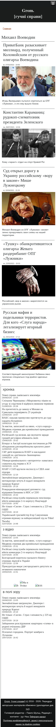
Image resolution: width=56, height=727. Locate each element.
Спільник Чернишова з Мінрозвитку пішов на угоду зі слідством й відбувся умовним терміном (28, 402)
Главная (7, 28)
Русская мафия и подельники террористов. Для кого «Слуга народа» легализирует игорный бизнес (25, 322)
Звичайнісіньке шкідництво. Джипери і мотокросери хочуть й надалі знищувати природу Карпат (23, 480)
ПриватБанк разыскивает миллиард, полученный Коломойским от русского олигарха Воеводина (25, 52)
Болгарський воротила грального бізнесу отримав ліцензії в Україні (24, 559)
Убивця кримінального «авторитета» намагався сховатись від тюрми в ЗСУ (27, 462)
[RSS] (39, 585)
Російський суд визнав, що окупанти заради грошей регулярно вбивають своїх (25, 436)
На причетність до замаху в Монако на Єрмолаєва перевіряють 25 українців (22, 410)
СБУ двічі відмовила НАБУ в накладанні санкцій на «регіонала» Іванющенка (23, 453)
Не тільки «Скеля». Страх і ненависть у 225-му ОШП (27, 508)
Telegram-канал (38, 716)
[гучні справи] (18, 701)
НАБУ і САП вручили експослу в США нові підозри (25, 470)
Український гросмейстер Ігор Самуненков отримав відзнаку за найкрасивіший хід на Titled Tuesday (28, 518)
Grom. (28, 10)
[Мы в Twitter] (26, 585)
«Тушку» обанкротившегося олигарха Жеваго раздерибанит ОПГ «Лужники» (27, 251)
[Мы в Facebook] (16, 585)
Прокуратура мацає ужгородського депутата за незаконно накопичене (27, 568)
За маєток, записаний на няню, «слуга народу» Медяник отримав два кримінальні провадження (28, 427)
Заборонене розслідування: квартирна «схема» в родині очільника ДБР (27, 625)
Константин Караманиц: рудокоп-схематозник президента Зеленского (24, 116)
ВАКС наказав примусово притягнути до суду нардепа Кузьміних (26, 419)
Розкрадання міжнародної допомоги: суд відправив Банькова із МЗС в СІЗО (23, 491)
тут (27, 709)
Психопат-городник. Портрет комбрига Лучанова (23, 633)
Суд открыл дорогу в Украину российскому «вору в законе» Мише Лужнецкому (28, 178)
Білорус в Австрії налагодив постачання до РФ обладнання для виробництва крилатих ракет (27, 445)
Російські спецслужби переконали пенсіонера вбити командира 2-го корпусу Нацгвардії (26, 499)
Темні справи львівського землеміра (21, 395)
